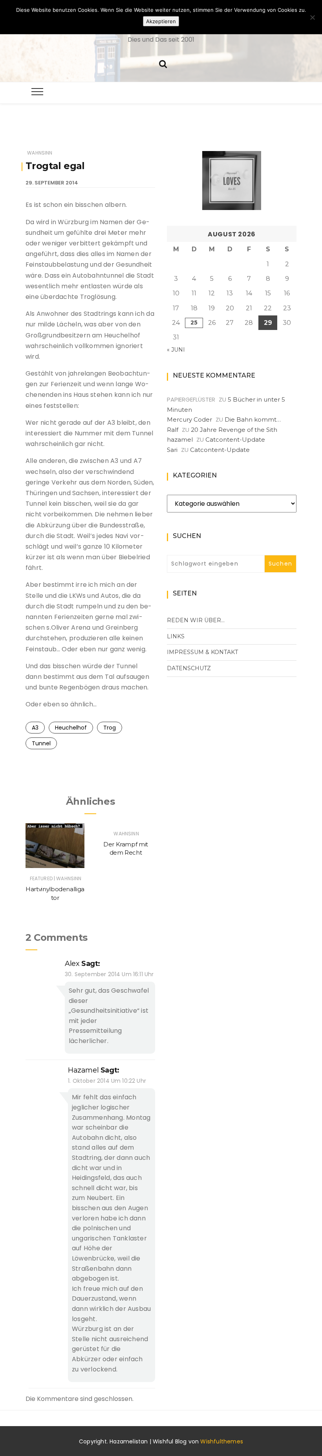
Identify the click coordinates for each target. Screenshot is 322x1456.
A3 (35, 728)
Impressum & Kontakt (202, 652)
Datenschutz (189, 668)
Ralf (172, 429)
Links (176, 636)
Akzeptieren (161, 21)
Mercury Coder (189, 419)
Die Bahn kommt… (253, 419)
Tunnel (41, 743)
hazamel (83, 1070)
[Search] (163, 63)
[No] (312, 17)
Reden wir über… (196, 620)
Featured (41, 878)
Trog (109, 728)
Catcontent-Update (235, 439)
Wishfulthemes (221, 1441)
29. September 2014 (52, 182)
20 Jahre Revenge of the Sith (234, 429)
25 (194, 322)
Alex (72, 963)
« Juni (176, 349)
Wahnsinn (39, 152)
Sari (172, 449)
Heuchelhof (71, 728)
